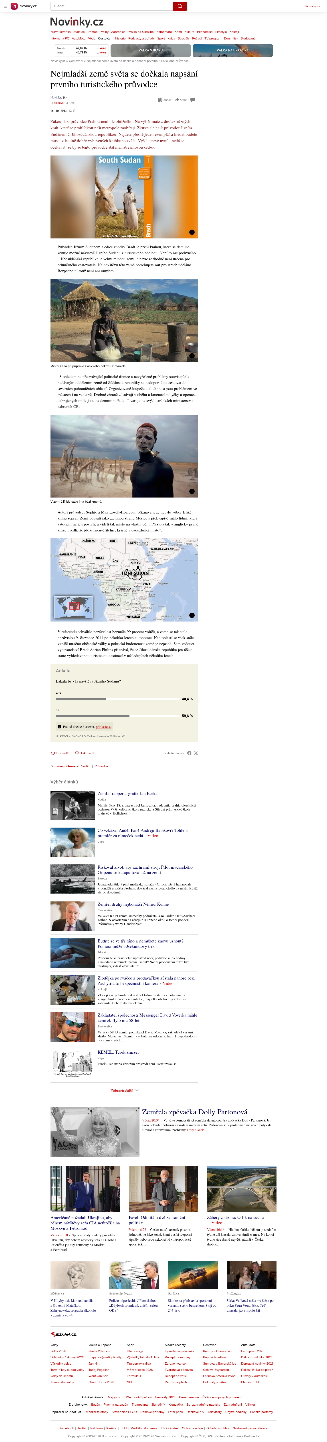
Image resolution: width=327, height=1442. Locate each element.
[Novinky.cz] (77, 23)
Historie (120, 38)
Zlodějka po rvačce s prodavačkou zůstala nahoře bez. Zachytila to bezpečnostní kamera (146, 980)
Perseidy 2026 (165, 1397)
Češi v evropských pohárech (222, 1397)
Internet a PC (59, 38)
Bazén (95, 1404)
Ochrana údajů (192, 1428)
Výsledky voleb (60, 1363)
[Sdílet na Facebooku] (189, 753)
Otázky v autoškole (254, 1376)
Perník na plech (176, 1382)
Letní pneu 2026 (252, 1351)
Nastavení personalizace (250, 1428)
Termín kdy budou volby (67, 1369)
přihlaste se (103, 726)
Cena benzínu (189, 1397)
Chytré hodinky (235, 1412)
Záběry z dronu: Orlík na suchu (235, 1217)
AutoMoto (78, 38)
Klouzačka (176, 1404)
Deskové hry (195, 1412)
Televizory (215, 1412)
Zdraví (102, 952)
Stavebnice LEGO (124, 1412)
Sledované (248, 38)
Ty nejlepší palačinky (179, 1351)
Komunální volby (62, 1382)
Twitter (82, 1428)
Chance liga (135, 1351)
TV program (212, 38)
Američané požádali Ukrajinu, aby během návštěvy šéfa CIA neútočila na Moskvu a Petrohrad (85, 1222)
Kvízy (171, 38)
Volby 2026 (58, 1351)
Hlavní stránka (60, 31)
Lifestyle (221, 31)
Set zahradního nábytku (203, 1404)
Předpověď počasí (139, 1397)
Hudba (102, 799)
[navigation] (5, 6)
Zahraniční (118, 31)
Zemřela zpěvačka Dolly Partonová (194, 1111)
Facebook (67, 1428)
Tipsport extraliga (139, 1363)
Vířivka (250, 1404)
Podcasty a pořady (141, 38)
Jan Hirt (94, 1363)
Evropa (102, 878)
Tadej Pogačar (99, 1369)
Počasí (197, 38)
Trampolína (140, 1404)
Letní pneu (175, 1412)
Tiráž (123, 1428)
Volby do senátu (61, 1376)
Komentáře (164, 31)
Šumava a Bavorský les (219, 1363)
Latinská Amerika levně (219, 1376)
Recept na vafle (176, 1376)
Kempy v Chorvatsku (217, 1351)
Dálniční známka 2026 (256, 1357)
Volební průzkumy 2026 (67, 1357)
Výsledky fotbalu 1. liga (143, 1357)
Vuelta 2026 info (100, 1351)
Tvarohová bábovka (179, 1369)
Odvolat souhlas (217, 1428)
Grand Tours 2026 (101, 1382)
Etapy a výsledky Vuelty (105, 1357)
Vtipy (101, 841)
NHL (130, 1382)
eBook (168, 100)
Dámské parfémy (152, 1412)
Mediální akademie (144, 1428)
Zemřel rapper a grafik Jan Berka (127, 793)
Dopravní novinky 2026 (257, 1363)
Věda (91, 38)
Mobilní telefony (97, 1412)
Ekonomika (205, 31)
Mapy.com (115, 1397)
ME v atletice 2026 (140, 1369)
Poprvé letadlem (214, 1357)
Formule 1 (134, 1376)
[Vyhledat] (180, 6)
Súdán (85, 766)
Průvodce (101, 766)
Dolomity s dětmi (214, 1382)
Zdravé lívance (175, 1363)
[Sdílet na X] (196, 753)
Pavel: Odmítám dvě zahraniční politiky (157, 1220)
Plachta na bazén (116, 1404)
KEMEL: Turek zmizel (118, 1052)
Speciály (184, 38)
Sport (161, 38)
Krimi (178, 31)
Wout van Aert (98, 1376)
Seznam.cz (312, 6)
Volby (105, 31)
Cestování (105, 38)
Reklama (96, 1428)
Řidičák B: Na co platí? (257, 1369)
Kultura (189, 31)
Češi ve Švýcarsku (216, 1369)
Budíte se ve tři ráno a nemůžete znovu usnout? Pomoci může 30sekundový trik (141, 943)
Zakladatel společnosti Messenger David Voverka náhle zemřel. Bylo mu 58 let (147, 1017)
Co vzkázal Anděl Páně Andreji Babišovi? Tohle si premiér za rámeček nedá (143, 832)
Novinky (55, 97)
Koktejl (234, 31)
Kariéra (111, 1428)
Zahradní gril (233, 1404)
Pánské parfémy (261, 1412)
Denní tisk (231, 38)
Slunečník (158, 1404)
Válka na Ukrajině (141, 31)
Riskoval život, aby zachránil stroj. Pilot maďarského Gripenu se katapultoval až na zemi (145, 869)
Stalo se (79, 31)
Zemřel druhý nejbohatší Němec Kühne (133, 904)
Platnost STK (250, 1382)
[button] (124, 196)
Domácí (92, 31)
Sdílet (183, 100)
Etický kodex (169, 1428)
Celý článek (195, 1129)
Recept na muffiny (177, 1357)
